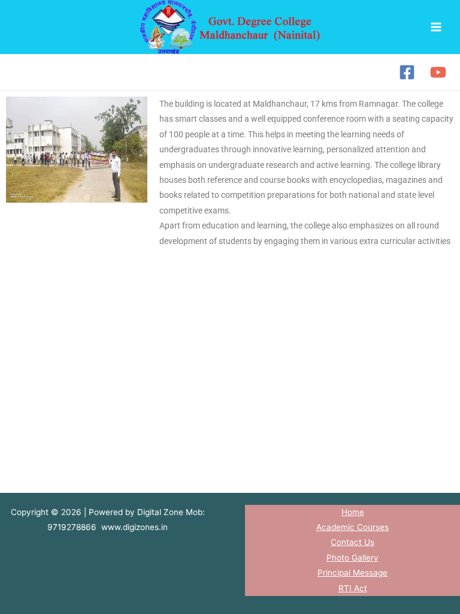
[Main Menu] (436, 27)
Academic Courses (352, 527)
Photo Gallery (352, 557)
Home (352, 512)
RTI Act (352, 588)
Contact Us (352, 542)
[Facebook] (407, 72)
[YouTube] (438, 72)
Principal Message (352, 572)
